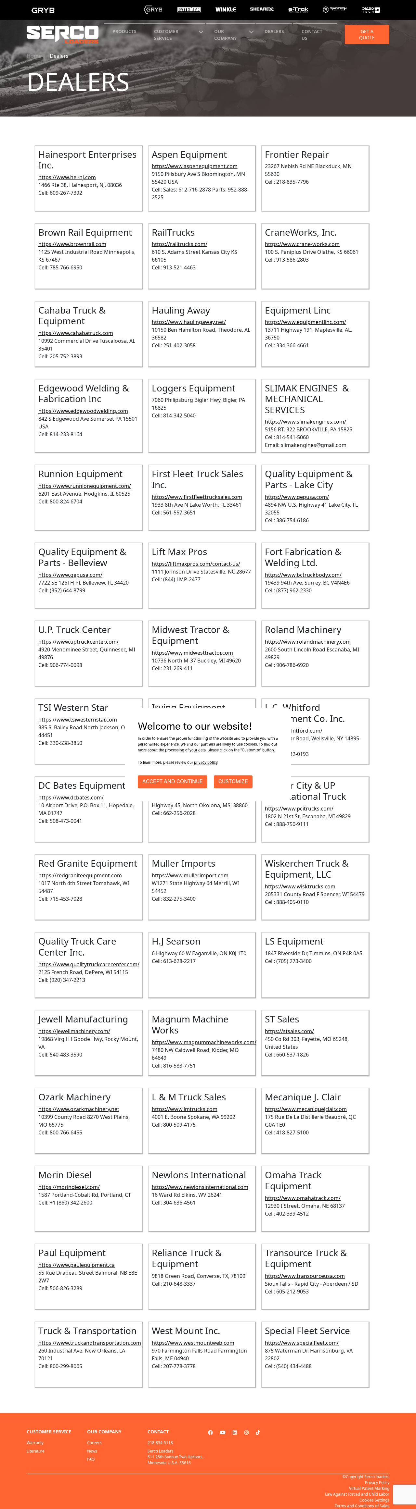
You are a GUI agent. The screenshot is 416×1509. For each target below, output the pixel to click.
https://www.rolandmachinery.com (308, 641)
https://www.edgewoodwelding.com (83, 410)
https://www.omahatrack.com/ (303, 1198)
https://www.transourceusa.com (305, 1276)
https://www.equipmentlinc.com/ (305, 322)
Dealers (274, 31)
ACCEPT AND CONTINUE (172, 782)
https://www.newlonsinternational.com (200, 1187)
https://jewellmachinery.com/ (74, 1031)
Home (34, 55)
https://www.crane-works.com (302, 244)
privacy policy (205, 763)
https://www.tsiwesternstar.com (77, 719)
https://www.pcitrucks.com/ (299, 808)
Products (124, 31)
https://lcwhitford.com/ (293, 730)
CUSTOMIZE (233, 782)
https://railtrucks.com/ (179, 244)
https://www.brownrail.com (72, 244)
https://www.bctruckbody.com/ (303, 574)
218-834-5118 (160, 1442)
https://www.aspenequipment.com (195, 166)
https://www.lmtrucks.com (184, 1109)
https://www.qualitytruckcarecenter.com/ (88, 964)
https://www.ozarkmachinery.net (78, 1109)
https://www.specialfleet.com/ (302, 1342)
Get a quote (367, 34)
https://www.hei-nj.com (67, 177)
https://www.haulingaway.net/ (189, 322)
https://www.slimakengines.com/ (305, 421)
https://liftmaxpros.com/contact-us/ (196, 563)
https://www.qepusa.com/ (297, 497)
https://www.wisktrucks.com (300, 886)
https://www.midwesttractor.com (192, 652)
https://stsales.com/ (289, 1031)
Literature (36, 1451)
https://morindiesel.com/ (69, 1187)
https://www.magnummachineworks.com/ (204, 1042)
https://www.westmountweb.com (193, 1342)
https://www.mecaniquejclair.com (306, 1109)
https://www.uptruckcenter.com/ (78, 641)
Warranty (35, 1442)
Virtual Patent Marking (369, 1488)
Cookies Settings (374, 1500)
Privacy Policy (377, 1482)
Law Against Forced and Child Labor (357, 1494)
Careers (94, 1442)
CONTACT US (312, 34)
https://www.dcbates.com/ (71, 797)
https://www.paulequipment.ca (76, 1264)
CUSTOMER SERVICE (166, 34)
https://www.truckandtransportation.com (89, 1342)
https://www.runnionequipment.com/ (84, 485)
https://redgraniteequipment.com (80, 875)
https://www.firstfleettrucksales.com (197, 497)
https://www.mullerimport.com (190, 875)
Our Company (225, 34)
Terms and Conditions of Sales (362, 1506)
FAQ (91, 1459)
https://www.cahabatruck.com (75, 333)
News (92, 1451)
